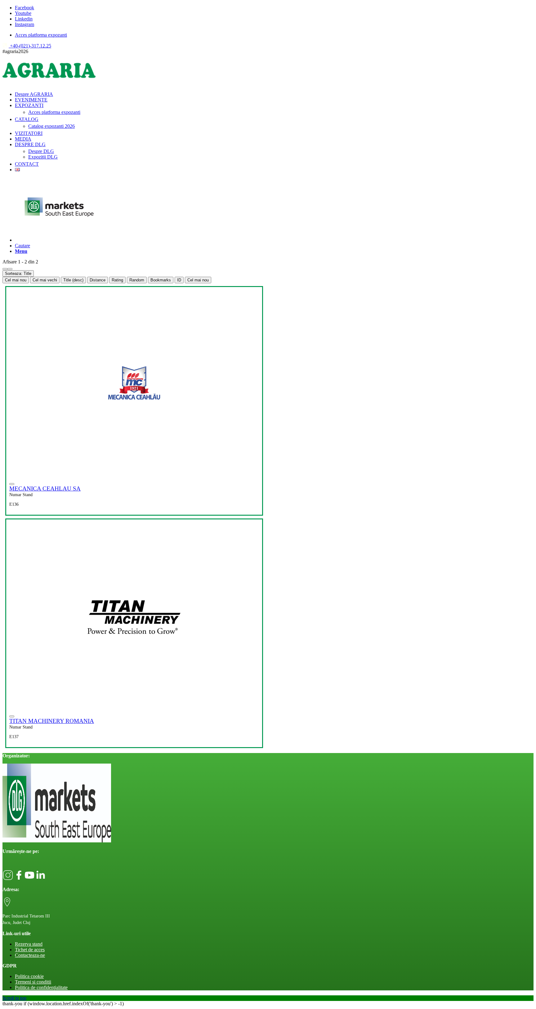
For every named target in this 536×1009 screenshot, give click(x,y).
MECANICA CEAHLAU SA (45, 488)
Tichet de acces (30, 949)
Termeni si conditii (33, 981)
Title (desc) (73, 280)
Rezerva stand (28, 944)
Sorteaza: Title (18, 273)
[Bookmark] (11, 484)
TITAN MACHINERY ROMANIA (51, 721)
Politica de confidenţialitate (41, 987)
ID (179, 280)
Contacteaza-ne (30, 955)
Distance (97, 280)
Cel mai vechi (45, 280)
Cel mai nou (15, 280)
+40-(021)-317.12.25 (30, 45)
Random (136, 280)
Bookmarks (160, 280)
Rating (117, 280)
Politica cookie (29, 976)
